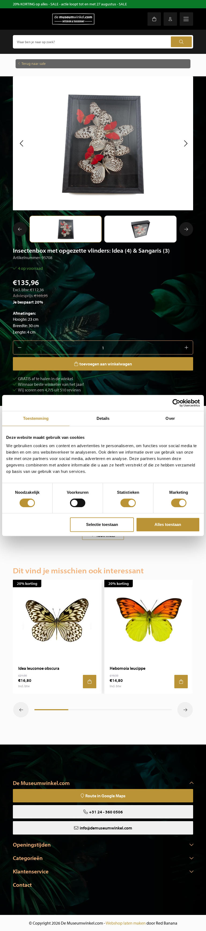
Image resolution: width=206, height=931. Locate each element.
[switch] (77, 503)
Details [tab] (103, 418)
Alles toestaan (167, 524)
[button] (21, 143)
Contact (22, 884)
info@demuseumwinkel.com (106, 828)
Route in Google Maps (105, 795)
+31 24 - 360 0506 (106, 811)
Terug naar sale (33, 63)
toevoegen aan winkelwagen (105, 364)
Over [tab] (170, 418)
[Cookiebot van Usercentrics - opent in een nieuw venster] (176, 403)
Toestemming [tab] (36, 418)
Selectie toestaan (102, 524)
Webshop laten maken (126, 923)
